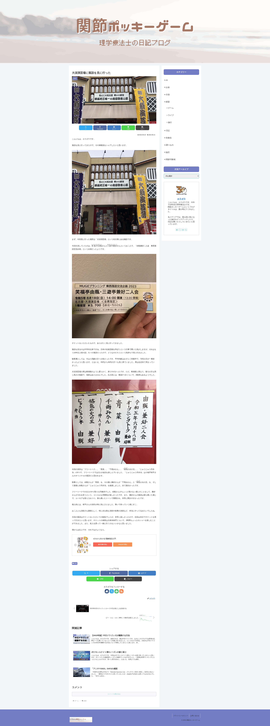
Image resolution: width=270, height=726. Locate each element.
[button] (142, 127)
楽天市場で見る (102, 544)
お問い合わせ (194, 716)
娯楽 (75, 563)
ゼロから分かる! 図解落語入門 (104, 539)
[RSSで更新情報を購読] (121, 591)
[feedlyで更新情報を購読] (116, 591)
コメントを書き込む (114, 694)
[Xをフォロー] (112, 591)
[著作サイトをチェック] (107, 591)
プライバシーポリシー (180, 716)
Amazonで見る (122, 544)
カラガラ (181, 199)
